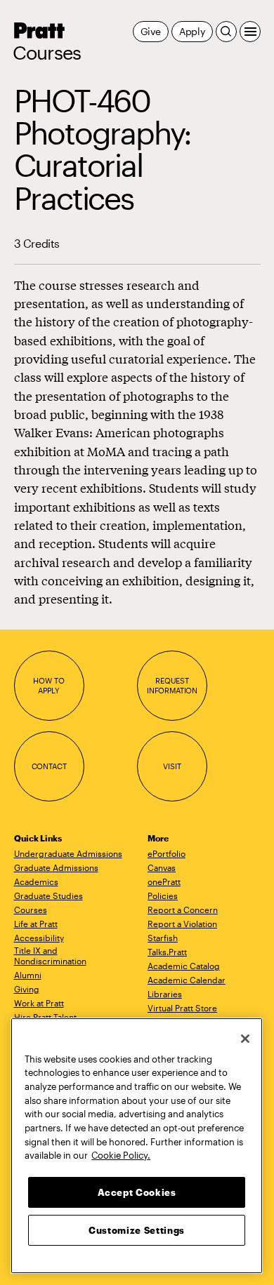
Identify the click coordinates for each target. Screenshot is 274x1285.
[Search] (226, 31)
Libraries (165, 994)
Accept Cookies (137, 1192)
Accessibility (39, 938)
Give (151, 31)
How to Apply (48, 685)
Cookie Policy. (120, 1155)
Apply (192, 31)
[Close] (245, 1038)
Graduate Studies (48, 895)
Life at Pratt (36, 923)
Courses (47, 52)
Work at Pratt (39, 1003)
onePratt (164, 881)
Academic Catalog (184, 966)
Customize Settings (137, 1230)
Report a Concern (183, 909)
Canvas (162, 867)
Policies (163, 895)
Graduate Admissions (56, 867)
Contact (49, 766)
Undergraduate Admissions (68, 853)
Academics (36, 881)
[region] (137, 1146)
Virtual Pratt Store (182, 1008)
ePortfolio (166, 853)
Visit (172, 766)
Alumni (27, 975)
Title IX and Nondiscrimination (50, 955)
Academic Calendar (187, 980)
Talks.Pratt (167, 952)
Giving (26, 989)
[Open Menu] (250, 31)
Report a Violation (182, 923)
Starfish (163, 938)
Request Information (172, 685)
